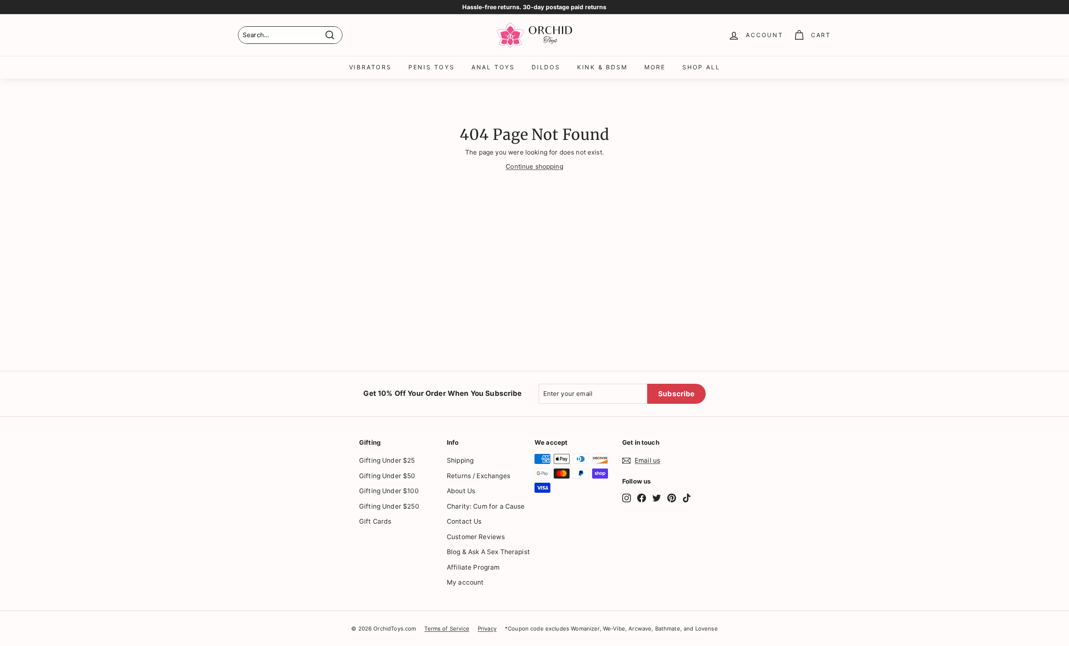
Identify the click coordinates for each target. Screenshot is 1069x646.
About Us (461, 491)
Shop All (701, 67)
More (655, 67)
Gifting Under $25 (387, 460)
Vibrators (370, 67)
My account (465, 582)
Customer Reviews (476, 537)
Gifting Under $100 (389, 491)
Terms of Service (446, 628)
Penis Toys (431, 67)
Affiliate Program (473, 567)
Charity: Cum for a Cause (486, 506)
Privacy (487, 628)
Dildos (546, 67)
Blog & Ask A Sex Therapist (488, 552)
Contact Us (464, 521)
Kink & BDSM (602, 67)
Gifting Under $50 (387, 476)
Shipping (460, 460)
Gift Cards (375, 521)
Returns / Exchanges (478, 476)
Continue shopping (534, 166)
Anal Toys (493, 67)
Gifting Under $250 (389, 506)
